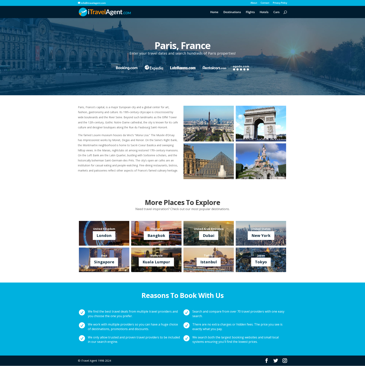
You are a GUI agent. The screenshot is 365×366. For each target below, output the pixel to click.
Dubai (208, 235)
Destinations (232, 12)
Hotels (264, 12)
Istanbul (208, 261)
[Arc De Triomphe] (261, 140)
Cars (276, 12)
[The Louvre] (208, 178)
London (104, 235)
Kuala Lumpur (156, 261)
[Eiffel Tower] (208, 140)
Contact (265, 3)
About (254, 3)
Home (214, 12)
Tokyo (261, 261)
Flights (250, 12)
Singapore (104, 261)
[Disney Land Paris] (261, 178)
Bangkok (156, 235)
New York (261, 235)
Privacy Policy (280, 3)
